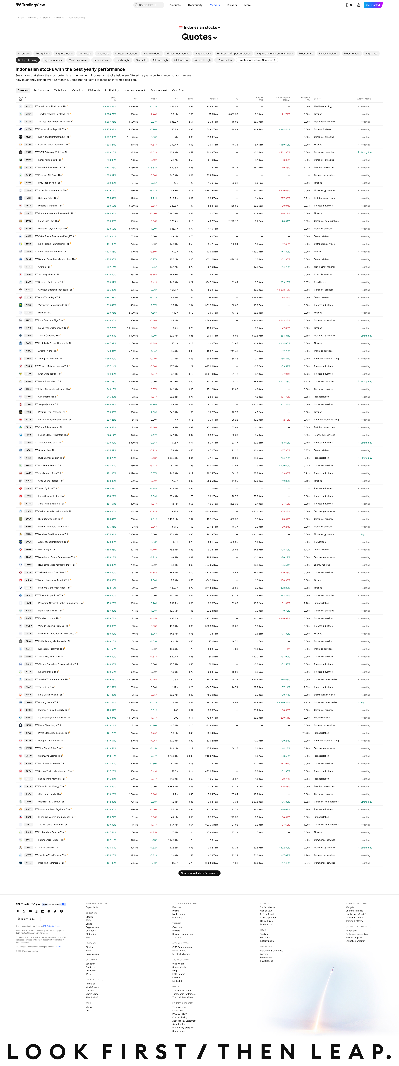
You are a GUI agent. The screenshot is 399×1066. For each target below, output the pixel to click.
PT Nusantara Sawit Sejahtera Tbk (52, 809)
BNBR (28, 526)
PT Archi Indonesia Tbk (47, 847)
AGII (29, 442)
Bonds (89, 923)
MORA (29, 129)
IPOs (88, 974)
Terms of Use (179, 1007)
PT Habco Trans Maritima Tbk (50, 778)
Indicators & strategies (271, 950)
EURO (28, 221)
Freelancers (266, 957)
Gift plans (177, 917)
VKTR (28, 152)
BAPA (28, 610)
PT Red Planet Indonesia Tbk (50, 763)
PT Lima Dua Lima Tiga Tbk (49, 320)
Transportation (321, 236)
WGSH (29, 748)
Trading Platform (354, 921)
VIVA (28, 572)
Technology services (324, 435)
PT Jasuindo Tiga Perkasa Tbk (50, 855)
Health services (322, 717)
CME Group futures (182, 947)
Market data (178, 914)
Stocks (89, 917)
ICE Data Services (51, 926)
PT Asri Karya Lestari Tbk (48, 274)
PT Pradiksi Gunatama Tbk (48, 205)
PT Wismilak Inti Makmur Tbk (50, 801)
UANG (28, 312)
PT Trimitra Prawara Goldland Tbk (52, 114)
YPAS (28, 305)
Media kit (177, 980)
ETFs (88, 920)
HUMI (28, 817)
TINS (28, 335)
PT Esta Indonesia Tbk (46, 671)
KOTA (28, 183)
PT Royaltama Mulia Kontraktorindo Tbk (55, 564)
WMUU (29, 366)
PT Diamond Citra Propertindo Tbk (52, 587)
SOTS (28, 656)
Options (90, 990)
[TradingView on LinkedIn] (43, 911)
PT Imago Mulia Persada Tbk (49, 862)
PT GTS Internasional (45, 396)
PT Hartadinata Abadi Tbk (48, 381)
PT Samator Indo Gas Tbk (48, 442)
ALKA (28, 121)
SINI (29, 404)
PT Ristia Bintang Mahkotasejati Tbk (53, 641)
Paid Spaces (266, 960)
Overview (177, 927)
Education (265, 937)
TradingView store (181, 990)
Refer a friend (267, 914)
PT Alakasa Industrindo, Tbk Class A (53, 121)
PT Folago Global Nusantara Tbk (51, 435)
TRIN (28, 412)
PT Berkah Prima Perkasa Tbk (50, 167)
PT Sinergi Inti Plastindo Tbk (49, 358)
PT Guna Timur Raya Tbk (47, 297)
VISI (29, 198)
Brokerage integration (357, 934)
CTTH (28, 267)
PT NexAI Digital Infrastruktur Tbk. (52, 137)
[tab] (24, 53)
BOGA (28, 542)
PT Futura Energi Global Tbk (49, 839)
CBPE (28, 481)
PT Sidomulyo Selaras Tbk (48, 755)
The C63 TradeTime (182, 997)
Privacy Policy (179, 1014)
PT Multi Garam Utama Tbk (48, 694)
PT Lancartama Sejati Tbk (48, 159)
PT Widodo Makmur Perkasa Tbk (52, 626)
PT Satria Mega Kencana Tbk (50, 656)
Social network (267, 907)
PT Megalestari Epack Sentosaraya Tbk (55, 557)
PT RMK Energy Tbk (45, 549)
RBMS (28, 641)
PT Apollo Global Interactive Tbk (51, 541)
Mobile (89, 1007)
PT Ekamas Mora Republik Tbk (50, 129)
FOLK (28, 694)
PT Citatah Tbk (42, 266)
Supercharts (92, 907)
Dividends (91, 970)
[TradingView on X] (18, 911)
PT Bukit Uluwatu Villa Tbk (48, 519)
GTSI (28, 396)
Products (175, 5)
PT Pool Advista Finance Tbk (49, 832)
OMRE (28, 710)
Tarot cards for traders (183, 994)
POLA (28, 832)
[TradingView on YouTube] (30, 911)
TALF (28, 687)
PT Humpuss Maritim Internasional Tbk (54, 817)
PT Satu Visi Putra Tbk (46, 198)
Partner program (354, 937)
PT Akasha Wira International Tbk (52, 679)
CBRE (28, 236)
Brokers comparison (182, 934)
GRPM (28, 427)
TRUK (28, 297)
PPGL (28, 733)
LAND (28, 595)
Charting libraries (354, 910)
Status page (178, 1031)
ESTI (29, 374)
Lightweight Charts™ (356, 914)
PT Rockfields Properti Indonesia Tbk (54, 343)
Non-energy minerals (324, 121)
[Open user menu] (359, 5)
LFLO (28, 863)
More (247, 5)
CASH (28, 511)
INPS (28, 251)
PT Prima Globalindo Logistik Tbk (52, 733)
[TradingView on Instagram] (36, 911)
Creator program (268, 917)
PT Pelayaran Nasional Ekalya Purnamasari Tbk (59, 603)
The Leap (177, 937)
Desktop (90, 1010)
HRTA (28, 381)
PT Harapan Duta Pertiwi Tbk (50, 740)
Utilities (317, 251)
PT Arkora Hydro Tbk (46, 350)
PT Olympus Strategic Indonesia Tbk (53, 289)
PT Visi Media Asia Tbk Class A (50, 572)
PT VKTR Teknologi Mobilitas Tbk (52, 152)
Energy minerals (322, 564)
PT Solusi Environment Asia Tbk (51, 190)
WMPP (29, 626)
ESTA (28, 618)
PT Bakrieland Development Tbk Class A (55, 633)
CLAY (28, 794)
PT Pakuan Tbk (43, 312)
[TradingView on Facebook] (24, 911)
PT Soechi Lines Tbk (45, 450)
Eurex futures (179, 950)
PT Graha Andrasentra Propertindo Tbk (55, 213)
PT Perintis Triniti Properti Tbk (50, 412)
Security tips (178, 1024)
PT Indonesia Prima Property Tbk (52, 710)
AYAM (28, 503)
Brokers (232, 5)
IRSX (29, 435)
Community (195, 5)
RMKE (28, 549)
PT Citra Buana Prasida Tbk (49, 480)
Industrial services (323, 228)
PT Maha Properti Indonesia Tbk (51, 328)
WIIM (28, 801)
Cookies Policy (179, 1017)
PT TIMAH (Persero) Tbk (47, 335)
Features (176, 907)
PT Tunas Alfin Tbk (44, 687)
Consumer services (323, 289)
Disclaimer (177, 1010)
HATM (28, 779)
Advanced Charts (354, 917)
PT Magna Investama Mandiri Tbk (52, 580)
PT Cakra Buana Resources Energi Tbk (54, 236)
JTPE (28, 855)
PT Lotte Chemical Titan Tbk (49, 496)
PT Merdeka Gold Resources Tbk (52, 534)
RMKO (28, 565)
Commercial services (324, 175)
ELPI (29, 603)
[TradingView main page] (30, 5)
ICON (28, 389)
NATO (28, 289)
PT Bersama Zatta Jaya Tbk (49, 282)
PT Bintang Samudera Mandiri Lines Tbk (55, 259)
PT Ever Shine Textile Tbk (48, 373)
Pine (88, 937)
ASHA (28, 664)
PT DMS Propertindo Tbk (47, 182)
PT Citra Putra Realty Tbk (48, 794)
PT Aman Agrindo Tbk (46, 488)
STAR (28, 144)
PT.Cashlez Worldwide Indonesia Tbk (54, 511)
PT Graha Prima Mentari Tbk (49, 427)
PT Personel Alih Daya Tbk (48, 175)
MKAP (28, 419)
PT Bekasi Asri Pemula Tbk (48, 610)
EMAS (28, 534)
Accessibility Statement (184, 1020)
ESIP (29, 358)
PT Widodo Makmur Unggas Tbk (51, 366)
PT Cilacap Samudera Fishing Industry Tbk (57, 664)
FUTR (28, 840)
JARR (28, 473)
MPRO (28, 328)
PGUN (28, 205)
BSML (28, 259)
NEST (28, 672)
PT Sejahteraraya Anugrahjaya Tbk (53, 717)
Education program (355, 941)
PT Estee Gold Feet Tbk (47, 221)
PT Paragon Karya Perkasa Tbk (51, 228)
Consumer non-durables (326, 221)
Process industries (323, 205)
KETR (28, 649)
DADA (28, 587)
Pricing (175, 910)
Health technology (323, 106)
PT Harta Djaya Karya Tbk (48, 725)
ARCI (28, 847)
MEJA (28, 725)
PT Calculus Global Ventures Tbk (51, 144)
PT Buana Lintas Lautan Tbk (49, 457)
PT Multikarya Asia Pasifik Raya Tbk (53, 419)
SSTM (28, 771)
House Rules (266, 921)
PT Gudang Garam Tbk (46, 702)
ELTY (28, 633)
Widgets (350, 907)
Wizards (264, 954)
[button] (183, 5)
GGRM (29, 702)
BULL (28, 458)
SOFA (28, 190)
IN (350, 5)
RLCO (28, 106)
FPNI (29, 496)
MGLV (28, 137)
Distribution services (324, 167)
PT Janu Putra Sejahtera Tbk (49, 503)
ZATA (28, 282)
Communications (322, 129)
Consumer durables (324, 137)
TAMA (28, 160)
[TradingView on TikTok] (55, 911)
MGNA (29, 580)
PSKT (28, 763)
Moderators (266, 924)
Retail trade (320, 282)
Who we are (178, 963)
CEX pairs (91, 930)
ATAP (28, 114)
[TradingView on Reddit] (61, 911)
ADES (28, 679)
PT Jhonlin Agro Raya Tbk (48, 473)
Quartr (57, 946)
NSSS (28, 809)
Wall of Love (266, 910)
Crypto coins (92, 927)
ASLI (29, 274)
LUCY (28, 320)
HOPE (28, 740)
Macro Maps (92, 994)
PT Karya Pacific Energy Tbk (49, 786)
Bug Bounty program (183, 1027)
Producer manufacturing (326, 358)
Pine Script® (92, 997)
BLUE (28, 167)
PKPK (28, 228)
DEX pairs (91, 934)
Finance (318, 114)
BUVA (28, 519)
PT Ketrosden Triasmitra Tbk (49, 648)
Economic (91, 963)
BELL (28, 824)
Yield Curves (92, 987)
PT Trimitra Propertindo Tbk (49, 595)
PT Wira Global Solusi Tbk (48, 748)
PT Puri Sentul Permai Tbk (48, 465)
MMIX (28, 244)
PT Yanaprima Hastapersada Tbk (52, 305)
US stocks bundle (181, 954)
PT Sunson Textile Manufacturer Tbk (53, 771)
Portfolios (90, 983)
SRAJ (28, 717)
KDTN (28, 465)
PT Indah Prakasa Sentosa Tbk (51, 251)
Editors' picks (267, 941)
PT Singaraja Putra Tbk (47, 404)
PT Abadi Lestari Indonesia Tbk (51, 106)
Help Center (178, 974)
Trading (264, 934)
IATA (29, 786)
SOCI (28, 450)
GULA (28, 488)
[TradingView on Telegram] (49, 911)
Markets (215, 5)
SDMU (29, 756)
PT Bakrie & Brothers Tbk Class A (52, 526)
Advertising (351, 930)
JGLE (28, 213)
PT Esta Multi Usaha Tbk (47, 618)
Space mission (179, 967)
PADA (28, 175)
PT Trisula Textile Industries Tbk (51, 824)
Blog (174, 970)
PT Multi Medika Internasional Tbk (52, 243)
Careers (176, 977)
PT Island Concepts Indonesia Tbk (52, 389)
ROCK (28, 343)
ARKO (28, 351)
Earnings (90, 967)
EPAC (28, 557)
